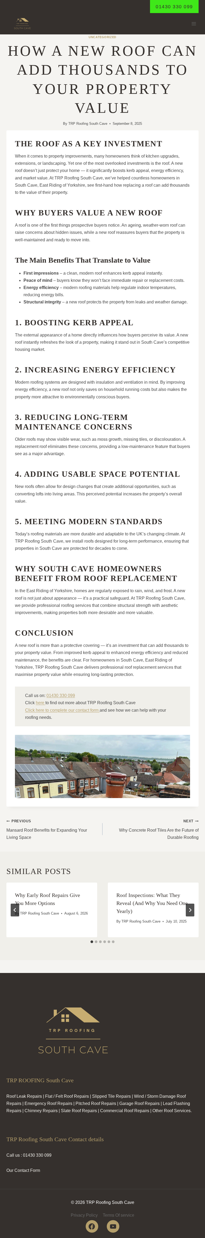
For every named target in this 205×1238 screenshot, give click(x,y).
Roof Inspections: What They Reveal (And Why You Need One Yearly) (152, 903)
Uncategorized (102, 37)
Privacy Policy (84, 1215)
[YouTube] (113, 1226)
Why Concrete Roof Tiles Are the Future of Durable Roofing (159, 829)
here (40, 702)
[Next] (190, 910)
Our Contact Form (23, 1170)
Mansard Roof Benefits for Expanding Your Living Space (46, 829)
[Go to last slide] (15, 910)
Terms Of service (118, 1215)
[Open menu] (194, 24)
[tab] (91, 941)
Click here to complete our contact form (62, 710)
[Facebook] (92, 1226)
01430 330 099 (174, 6)
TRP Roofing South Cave (87, 124)
